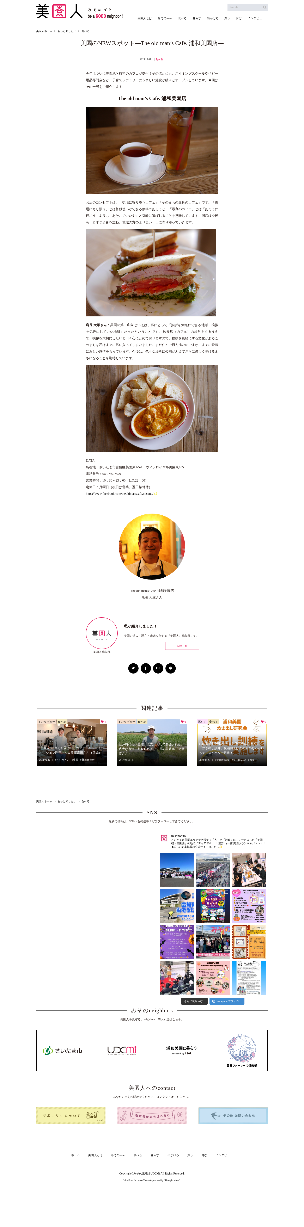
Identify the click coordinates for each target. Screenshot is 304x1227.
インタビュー (46, 721)
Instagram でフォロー (229, 1001)
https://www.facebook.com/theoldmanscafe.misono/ (119, 493)
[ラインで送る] (170, 668)
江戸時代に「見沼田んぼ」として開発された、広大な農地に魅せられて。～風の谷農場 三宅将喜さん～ (152, 749)
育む (204, 1155)
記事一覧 (182, 646)
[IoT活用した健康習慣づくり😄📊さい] (249, 978)
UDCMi (155, 1173)
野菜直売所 (88, 759)
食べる (159, 59)
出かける (173, 1155)
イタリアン (63, 759)
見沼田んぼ (239, 759)
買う (190, 1155)
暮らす (202, 721)
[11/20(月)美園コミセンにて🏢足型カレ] (249, 942)
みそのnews (118, 1155)
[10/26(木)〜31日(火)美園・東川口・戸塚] (177, 942)
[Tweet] (133, 668)
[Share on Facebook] (146, 668)
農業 (75, 759)
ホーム (75, 1155)
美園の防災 (223, 759)
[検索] (265, 7)
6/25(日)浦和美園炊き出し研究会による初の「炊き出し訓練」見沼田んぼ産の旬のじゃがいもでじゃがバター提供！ (231, 748)
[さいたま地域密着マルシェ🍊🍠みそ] (213, 942)
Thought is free (172, 1180)
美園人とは (95, 1155)
